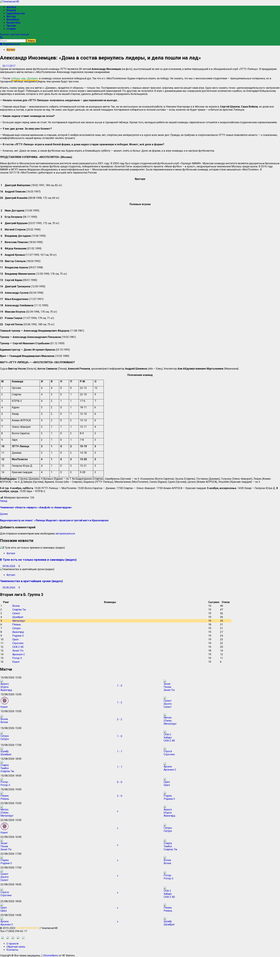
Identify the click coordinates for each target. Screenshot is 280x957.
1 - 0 (119, 685)
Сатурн (16, 628)
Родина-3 (18, 635)
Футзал (11, 16)
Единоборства (15, 13)
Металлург (18, 620)
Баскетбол (13, 22)
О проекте (12, 943)
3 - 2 (119, 719)
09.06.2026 (9, 566)
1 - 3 (119, 702)
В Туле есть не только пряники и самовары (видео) (38, 560)
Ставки (11, 28)
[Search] (1, 37)
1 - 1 (119, 751)
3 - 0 (119, 795)
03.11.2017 (9, 65)
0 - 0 (119, 782)
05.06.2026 (9, 587)
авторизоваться (65, 533)
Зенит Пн (17, 650)
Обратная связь (15, 946)
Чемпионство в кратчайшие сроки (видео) (31, 581)
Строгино (17, 643)
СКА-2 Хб (17, 646)
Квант (16, 661)
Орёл (15, 639)
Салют (16, 613)
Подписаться (11, 44)
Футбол (11, 7)
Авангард (18, 632)
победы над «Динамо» (25, 78)
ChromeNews (50, 955)
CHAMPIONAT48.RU (27, 928)
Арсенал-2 (18, 654)
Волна (16, 605)
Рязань (16, 624)
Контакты (12, 949)
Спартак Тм (19, 609)
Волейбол (12, 19)
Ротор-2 (17, 658)
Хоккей (11, 10)
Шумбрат (17, 617)
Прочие (11, 25)
